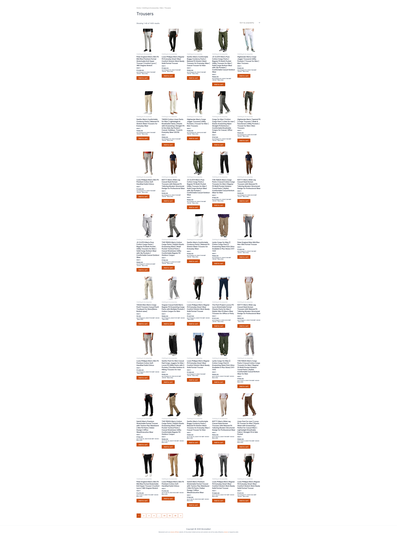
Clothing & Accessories (150, 8)
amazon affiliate (174, 532)
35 (170, 516)
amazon (226, 532)
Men (161, 8)
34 (164, 516)
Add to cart (143, 78)
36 (175, 516)
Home (138, 8)
